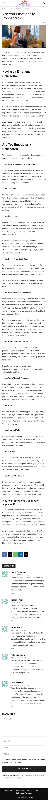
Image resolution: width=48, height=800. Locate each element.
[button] (4, 3)
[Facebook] (4, 554)
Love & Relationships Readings (19, 9)
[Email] (26, 554)
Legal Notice (20, 791)
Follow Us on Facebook (24, 793)
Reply (12, 593)
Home (4, 9)
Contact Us (29, 791)
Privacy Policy (9, 791)
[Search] (44, 3)
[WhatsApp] (15, 554)
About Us (38, 791)
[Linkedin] (20, 554)
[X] (10, 554)
